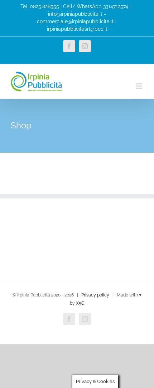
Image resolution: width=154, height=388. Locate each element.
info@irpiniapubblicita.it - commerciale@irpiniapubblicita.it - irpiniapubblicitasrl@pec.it (77, 21)
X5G (80, 303)
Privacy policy (95, 295)
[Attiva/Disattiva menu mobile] (139, 86)
